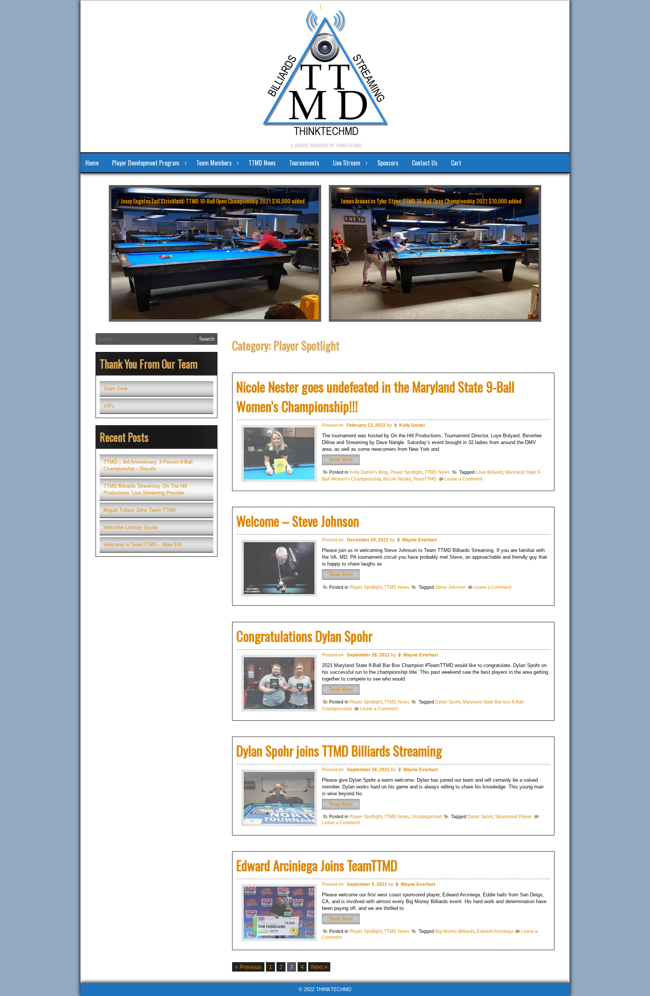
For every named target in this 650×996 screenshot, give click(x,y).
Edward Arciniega (495, 931)
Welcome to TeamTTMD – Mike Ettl (142, 544)
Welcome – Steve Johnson (297, 521)
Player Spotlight (406, 472)
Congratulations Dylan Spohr (304, 636)
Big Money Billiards (455, 931)
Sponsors (387, 162)
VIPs (108, 406)
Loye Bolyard (489, 472)
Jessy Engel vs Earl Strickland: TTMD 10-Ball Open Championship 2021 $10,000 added (212, 201)
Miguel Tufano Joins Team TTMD (139, 510)
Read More (341, 459)
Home (92, 162)
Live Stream (346, 162)
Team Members (214, 162)
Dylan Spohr (447, 702)
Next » (319, 967)
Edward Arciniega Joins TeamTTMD (316, 865)
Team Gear (115, 388)
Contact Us (424, 162)
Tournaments (304, 162)
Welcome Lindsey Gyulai (130, 527)
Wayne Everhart (419, 540)
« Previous (248, 967)
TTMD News (262, 162)
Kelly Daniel (412, 425)
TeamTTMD (425, 479)
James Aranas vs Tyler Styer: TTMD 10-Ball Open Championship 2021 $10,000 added (430, 201)
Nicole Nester (397, 479)
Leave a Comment (463, 479)
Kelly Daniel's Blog (368, 472)
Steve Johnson (450, 587)
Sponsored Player (513, 816)
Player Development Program (145, 162)
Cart (456, 162)
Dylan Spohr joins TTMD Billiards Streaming (339, 750)
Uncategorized (427, 816)
